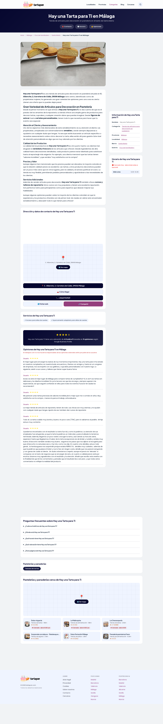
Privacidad (67, 683)
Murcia (93, 699)
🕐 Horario (81, 26)
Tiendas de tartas (32, 569)
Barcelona (95, 683)
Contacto (66, 693)
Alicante (122, 690)
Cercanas (130, 4)
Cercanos (66, 696)
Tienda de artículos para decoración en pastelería (131, 128)
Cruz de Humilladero (41, 35)
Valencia (94, 686)
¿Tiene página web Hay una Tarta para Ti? (39, 551)
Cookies (66, 686)
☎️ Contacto (67, 26)
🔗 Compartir (83, 304)
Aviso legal (67, 680)
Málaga (29, 35)
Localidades (90, 4)
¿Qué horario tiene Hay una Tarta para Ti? (39, 538)
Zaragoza (94, 696)
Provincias (102, 4)
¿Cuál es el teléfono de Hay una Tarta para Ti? (41, 526)
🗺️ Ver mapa (63, 267)
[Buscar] (140, 4)
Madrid (93, 680)
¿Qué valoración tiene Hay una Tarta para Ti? (41, 544)
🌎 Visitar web (43, 304)
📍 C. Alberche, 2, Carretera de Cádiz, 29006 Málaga (63, 286)
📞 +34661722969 (63, 298)
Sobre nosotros (68, 690)
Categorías (113, 4)
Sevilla (93, 693)
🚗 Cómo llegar (63, 292)
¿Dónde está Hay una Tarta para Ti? (37, 532)
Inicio (22, 35)
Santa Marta (56, 35)
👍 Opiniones (96, 26)
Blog (122, 4)
